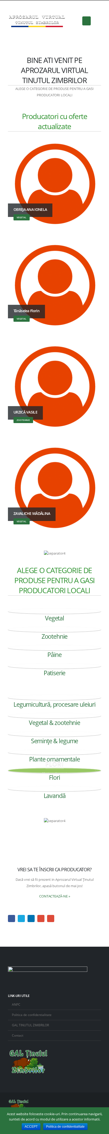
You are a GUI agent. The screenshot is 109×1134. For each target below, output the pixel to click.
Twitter (21, 918)
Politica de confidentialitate (32, 1015)
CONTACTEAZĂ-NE (54, 896)
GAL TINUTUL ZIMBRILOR (30, 1025)
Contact (17, 1035)
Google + (40, 918)
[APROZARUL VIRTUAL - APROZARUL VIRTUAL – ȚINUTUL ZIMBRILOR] (37, 21)
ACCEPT (31, 1126)
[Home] (54, 611)
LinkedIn (31, 918)
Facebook (11, 918)
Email (50, 918)
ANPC (16, 1004)
